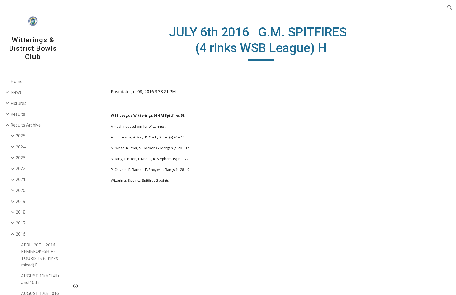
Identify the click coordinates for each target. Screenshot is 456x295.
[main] (261, 42)
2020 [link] (20, 190)
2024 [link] (20, 147)
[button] (449, 7)
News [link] (16, 92)
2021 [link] (20, 179)
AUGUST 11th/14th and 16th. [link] (40, 279)
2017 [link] (20, 223)
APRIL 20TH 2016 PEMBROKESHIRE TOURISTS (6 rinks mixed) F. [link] (39, 255)
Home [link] (16, 81)
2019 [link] (20, 201)
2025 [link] (20, 136)
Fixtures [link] (18, 103)
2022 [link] (20, 168)
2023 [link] (20, 158)
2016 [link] (20, 234)
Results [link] (18, 114)
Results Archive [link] (26, 125)
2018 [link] (20, 212)
